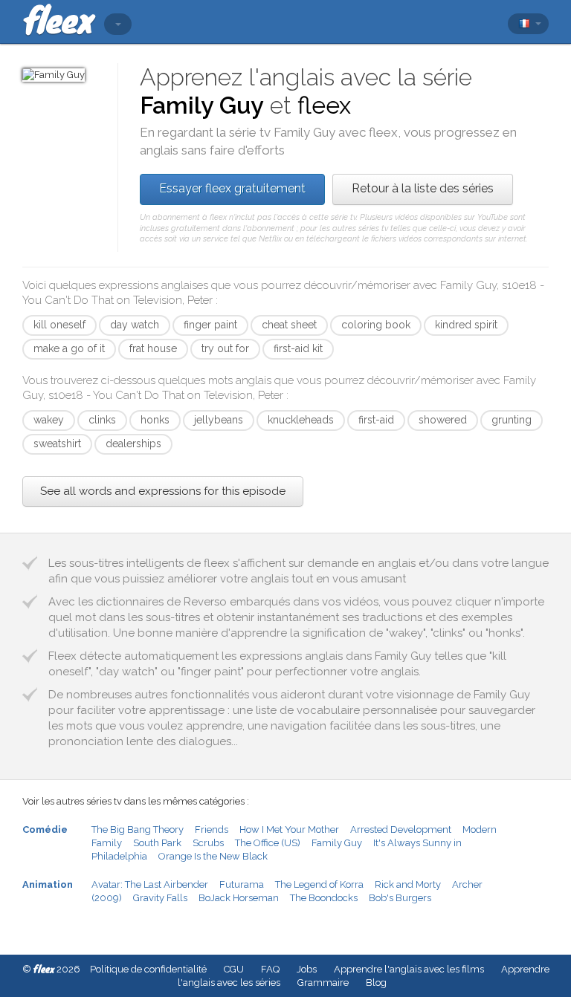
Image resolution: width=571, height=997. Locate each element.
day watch (134, 325)
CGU (234, 969)
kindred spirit (466, 325)
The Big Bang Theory (137, 829)
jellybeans (218, 420)
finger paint (210, 325)
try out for (225, 348)
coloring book (375, 325)
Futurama (241, 884)
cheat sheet (289, 325)
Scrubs (208, 842)
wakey (48, 420)
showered (443, 420)
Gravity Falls (160, 897)
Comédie (45, 829)
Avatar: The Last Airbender (149, 884)
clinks (102, 420)
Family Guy (337, 842)
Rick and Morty (408, 884)
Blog (376, 982)
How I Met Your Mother (289, 829)
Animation (47, 884)
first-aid (376, 420)
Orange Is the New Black (213, 856)
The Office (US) (267, 842)
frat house (153, 348)
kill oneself (59, 325)
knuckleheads (301, 420)
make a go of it (69, 348)
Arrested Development (400, 829)
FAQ (270, 969)
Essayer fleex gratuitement (232, 188)
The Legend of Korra (319, 884)
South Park (157, 842)
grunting (511, 420)
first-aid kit (298, 348)
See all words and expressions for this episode (163, 491)
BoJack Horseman (239, 897)
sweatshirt (57, 443)
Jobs (307, 969)
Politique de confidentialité (148, 969)
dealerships (133, 443)
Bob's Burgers (400, 897)
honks (155, 420)
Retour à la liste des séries (423, 188)
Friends (211, 829)
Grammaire (323, 982)
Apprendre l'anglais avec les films (409, 969)
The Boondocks (324, 897)
